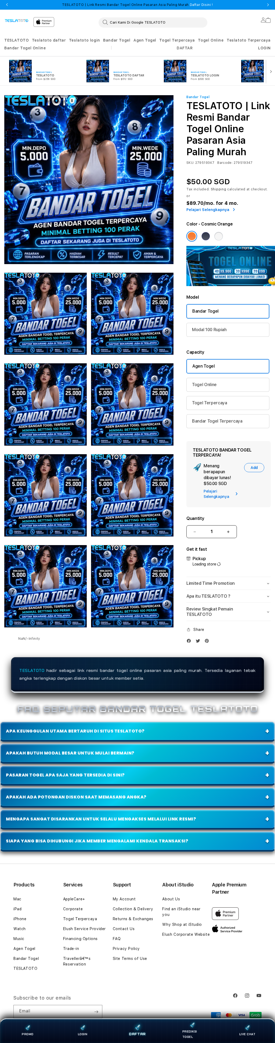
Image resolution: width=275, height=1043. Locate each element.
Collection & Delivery (133, 909)
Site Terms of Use (130, 958)
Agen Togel (144, 40)
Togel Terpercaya (177, 40)
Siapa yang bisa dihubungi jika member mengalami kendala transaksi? (97, 841)
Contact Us (124, 929)
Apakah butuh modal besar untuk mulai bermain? (70, 753)
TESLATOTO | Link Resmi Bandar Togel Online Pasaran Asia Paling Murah (137, 5)
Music (18, 939)
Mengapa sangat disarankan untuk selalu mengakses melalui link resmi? (101, 819)
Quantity (195, 518)
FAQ (117, 939)
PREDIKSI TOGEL (189, 1034)
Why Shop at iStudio (182, 924)
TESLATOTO (16, 40)
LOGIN (83, 1034)
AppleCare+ (74, 899)
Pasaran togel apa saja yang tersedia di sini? (65, 775)
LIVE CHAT (247, 1034)
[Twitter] (199, 642)
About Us (171, 899)
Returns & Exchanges (133, 919)
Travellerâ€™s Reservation (77, 961)
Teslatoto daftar (49, 40)
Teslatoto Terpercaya (249, 40)
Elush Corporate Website (186, 934)
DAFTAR (137, 1034)
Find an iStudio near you (181, 912)
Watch (19, 929)
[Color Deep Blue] (205, 236)
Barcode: (225, 163)
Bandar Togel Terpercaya (217, 421)
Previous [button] (7, 5)
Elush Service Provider (84, 929)
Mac (17, 899)
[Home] (16, 20)
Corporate (73, 909)
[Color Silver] (218, 236)
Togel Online (210, 40)
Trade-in (71, 948)
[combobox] (153, 22)
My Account (124, 899)
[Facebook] (190, 642)
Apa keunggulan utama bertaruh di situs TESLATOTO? (75, 731)
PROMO (28, 1034)
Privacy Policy (126, 948)
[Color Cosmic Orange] (191, 236)
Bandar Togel (116, 40)
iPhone (20, 919)
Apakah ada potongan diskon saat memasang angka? (76, 797)
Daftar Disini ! (201, 5)
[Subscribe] (96, 1011)
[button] (16, 40)
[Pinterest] (208, 642)
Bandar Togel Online (25, 48)
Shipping (218, 189)
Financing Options (80, 939)
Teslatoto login (84, 40)
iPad (17, 909)
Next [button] (268, 5)
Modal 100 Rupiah (209, 329)
